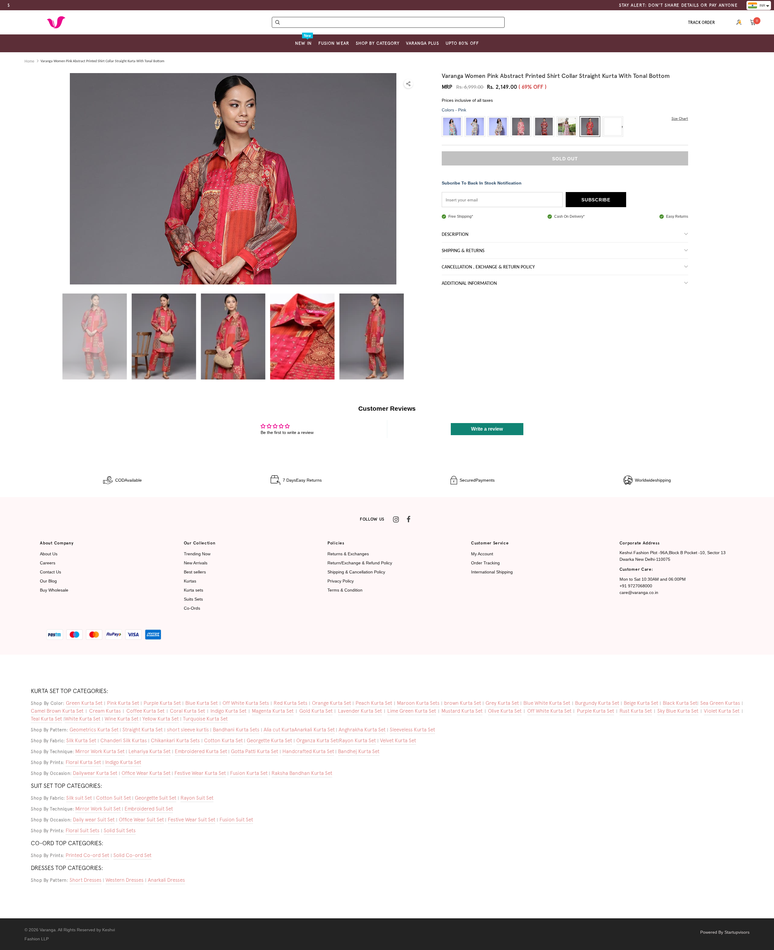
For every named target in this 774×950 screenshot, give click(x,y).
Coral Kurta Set (187, 711)
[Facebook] (408, 519)
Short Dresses (86, 880)
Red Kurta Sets (290, 703)
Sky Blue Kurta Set (677, 711)
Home (29, 61)
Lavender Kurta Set (360, 711)
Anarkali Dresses (166, 880)
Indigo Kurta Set (228, 711)
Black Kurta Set (680, 703)
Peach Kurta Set (374, 703)
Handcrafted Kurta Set (308, 751)
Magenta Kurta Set (273, 711)
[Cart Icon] (753, 22)
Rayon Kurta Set (357, 740)
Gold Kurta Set (316, 711)
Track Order (701, 22)
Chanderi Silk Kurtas (123, 740)
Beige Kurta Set (641, 703)
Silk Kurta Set (81, 740)
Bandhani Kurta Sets (236, 730)
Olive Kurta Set (505, 711)
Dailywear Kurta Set (95, 773)
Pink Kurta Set (123, 703)
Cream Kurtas (105, 711)
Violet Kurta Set (722, 711)
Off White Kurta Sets (246, 703)
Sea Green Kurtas (720, 703)
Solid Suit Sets (120, 830)
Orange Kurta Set (331, 703)
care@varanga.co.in (639, 592)
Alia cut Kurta (279, 730)
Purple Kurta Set (162, 703)
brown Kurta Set (462, 703)
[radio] (452, 126)
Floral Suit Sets (82, 830)
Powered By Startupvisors (725, 932)
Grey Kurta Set (502, 703)
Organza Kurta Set (317, 740)
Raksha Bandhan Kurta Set (302, 773)
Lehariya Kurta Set (149, 751)
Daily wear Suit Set (94, 820)
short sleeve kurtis (188, 730)
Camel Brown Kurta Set (57, 711)
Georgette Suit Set (155, 798)
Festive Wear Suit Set (191, 820)
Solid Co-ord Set (132, 855)
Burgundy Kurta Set (597, 703)
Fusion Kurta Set (249, 773)
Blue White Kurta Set (546, 703)
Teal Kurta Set (46, 719)
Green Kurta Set (84, 703)
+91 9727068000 (636, 585)
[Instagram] (395, 519)
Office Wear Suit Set (141, 820)
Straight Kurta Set (142, 730)
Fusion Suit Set (236, 820)
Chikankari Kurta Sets (175, 740)
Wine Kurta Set (121, 719)
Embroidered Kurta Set (201, 751)
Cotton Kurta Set (223, 740)
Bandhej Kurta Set (358, 751)
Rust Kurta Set (636, 711)
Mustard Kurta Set (462, 711)
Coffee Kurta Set (145, 711)
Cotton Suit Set (113, 798)
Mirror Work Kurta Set (100, 751)
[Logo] (56, 22)
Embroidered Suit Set (149, 809)
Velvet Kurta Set (398, 740)
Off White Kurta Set (549, 711)
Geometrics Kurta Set (94, 730)
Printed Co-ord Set (87, 855)
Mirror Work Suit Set (98, 809)
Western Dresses (125, 880)
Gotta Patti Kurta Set (254, 751)
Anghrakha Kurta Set (362, 730)
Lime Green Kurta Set (411, 711)
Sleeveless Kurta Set (412, 730)
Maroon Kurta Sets (418, 703)
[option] (94, 337)
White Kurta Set (82, 719)
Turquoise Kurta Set (205, 719)
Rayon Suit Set (196, 798)
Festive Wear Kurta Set (200, 773)
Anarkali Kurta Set (314, 730)
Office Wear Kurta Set (146, 773)
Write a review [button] (487, 429)
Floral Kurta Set (83, 762)
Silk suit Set (79, 798)
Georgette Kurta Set (269, 740)
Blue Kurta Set (201, 703)
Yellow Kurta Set (160, 719)
